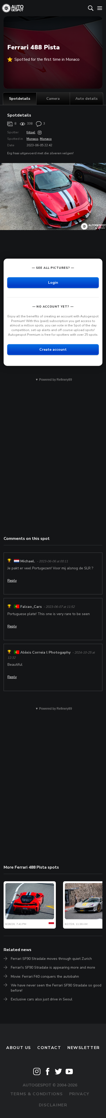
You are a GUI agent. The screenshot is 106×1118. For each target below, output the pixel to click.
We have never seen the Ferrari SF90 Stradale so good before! (56, 988)
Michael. (27, 561)
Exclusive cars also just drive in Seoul (41, 999)
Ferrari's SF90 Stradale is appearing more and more (53, 967)
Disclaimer (53, 1105)
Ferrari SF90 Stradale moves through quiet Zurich (51, 958)
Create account (53, 349)
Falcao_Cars (31, 606)
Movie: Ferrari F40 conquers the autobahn (45, 976)
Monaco (32, 139)
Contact (49, 1048)
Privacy (79, 1094)
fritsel (30, 132)
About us (18, 1048)
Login (53, 282)
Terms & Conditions (36, 1094)
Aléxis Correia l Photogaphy (45, 652)
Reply (12, 580)
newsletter (83, 1048)
